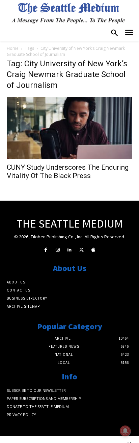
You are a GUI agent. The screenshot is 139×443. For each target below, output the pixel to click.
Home (13, 48)
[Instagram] (57, 250)
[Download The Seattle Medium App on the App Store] (93, 250)
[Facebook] (45, 250)
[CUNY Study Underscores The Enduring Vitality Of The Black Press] (69, 128)
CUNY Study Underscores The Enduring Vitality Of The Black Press (68, 171)
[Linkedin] (69, 250)
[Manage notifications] (125, 430)
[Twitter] (81, 250)
